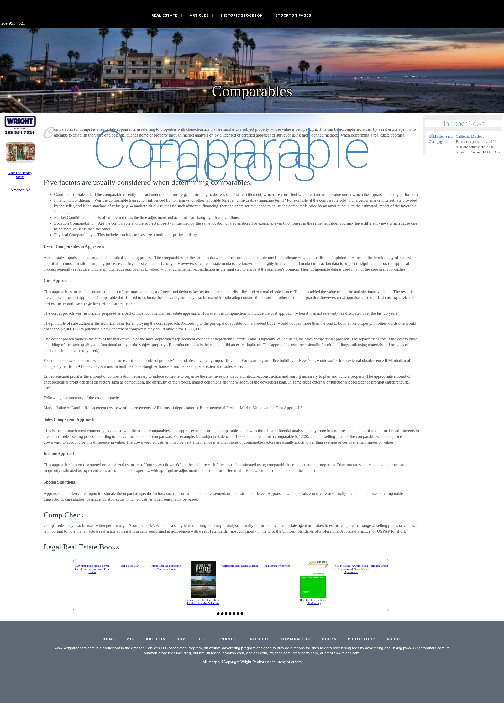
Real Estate (164, 15)
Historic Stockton (242, 15)
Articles (199, 15)
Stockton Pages (293, 15)
